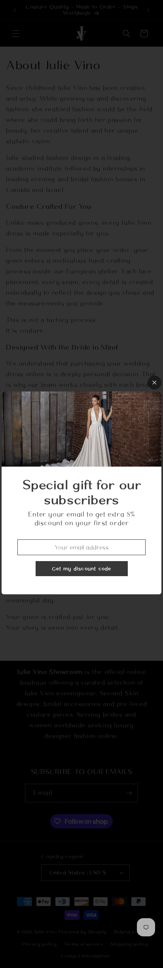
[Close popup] (154, 382)
